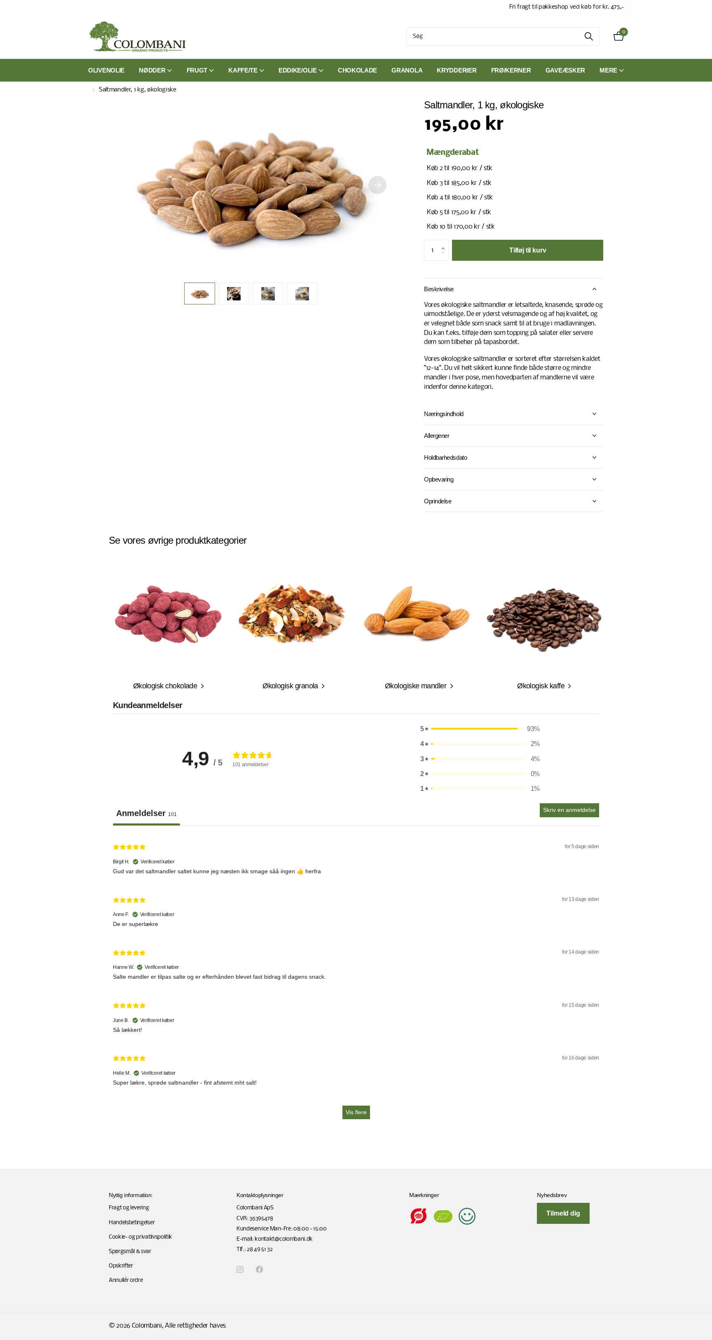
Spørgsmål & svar (130, 1252)
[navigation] (199, 293)
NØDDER (152, 70)
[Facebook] (259, 1269)
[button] (377, 185)
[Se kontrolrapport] (467, 1216)
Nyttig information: (131, 1195)
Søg (588, 36)
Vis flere (356, 1112)
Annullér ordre (126, 1280)
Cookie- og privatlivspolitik (140, 1237)
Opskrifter (121, 1266)
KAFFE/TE (243, 70)
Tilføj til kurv (527, 250)
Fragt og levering (129, 1208)
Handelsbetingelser (132, 1223)
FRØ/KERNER (511, 70)
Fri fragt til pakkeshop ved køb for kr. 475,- (566, 7)
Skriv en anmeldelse (569, 810)
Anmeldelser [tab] (146, 813)
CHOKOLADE (357, 70)
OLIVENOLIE (106, 70)
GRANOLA (406, 70)
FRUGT (197, 70)
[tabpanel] (356, 980)
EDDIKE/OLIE (298, 70)
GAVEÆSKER (565, 70)
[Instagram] (240, 1269)
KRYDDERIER (456, 70)
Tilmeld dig (563, 1213)
